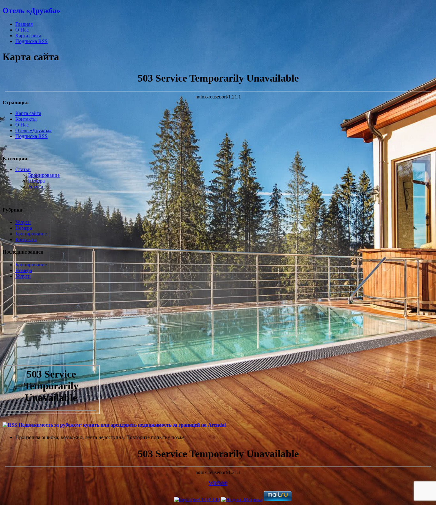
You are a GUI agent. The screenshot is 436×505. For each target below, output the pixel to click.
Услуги (35, 186)
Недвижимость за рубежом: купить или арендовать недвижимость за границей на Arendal (122, 425)
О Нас (22, 29)
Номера (36, 181)
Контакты (26, 119)
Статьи (23, 169)
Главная (24, 24)
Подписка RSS (31, 41)
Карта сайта (28, 35)
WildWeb (218, 483)
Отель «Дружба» (31, 10)
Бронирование (44, 175)
